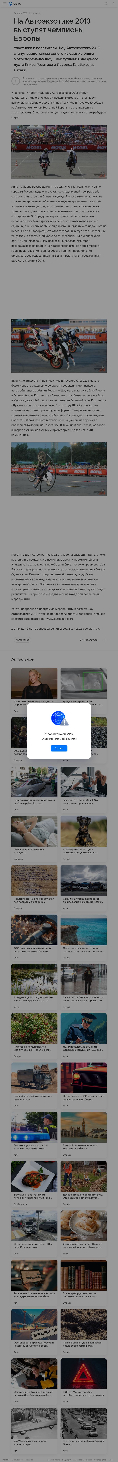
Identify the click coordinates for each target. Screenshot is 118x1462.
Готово (59, 748)
